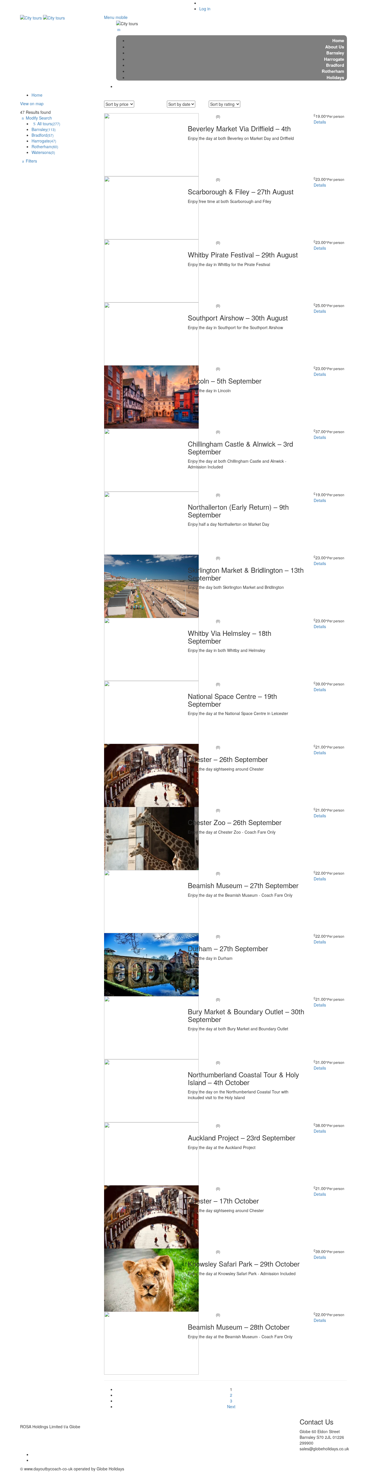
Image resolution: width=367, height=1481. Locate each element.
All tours (48, 123)
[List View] (218, 110)
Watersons (43, 152)
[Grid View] (211, 110)
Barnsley (44, 129)
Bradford (43, 135)
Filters (31, 161)
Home (37, 95)
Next (231, 1406)
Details (320, 122)
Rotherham (45, 146)
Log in (204, 8)
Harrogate (44, 141)
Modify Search (39, 118)
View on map (32, 103)
